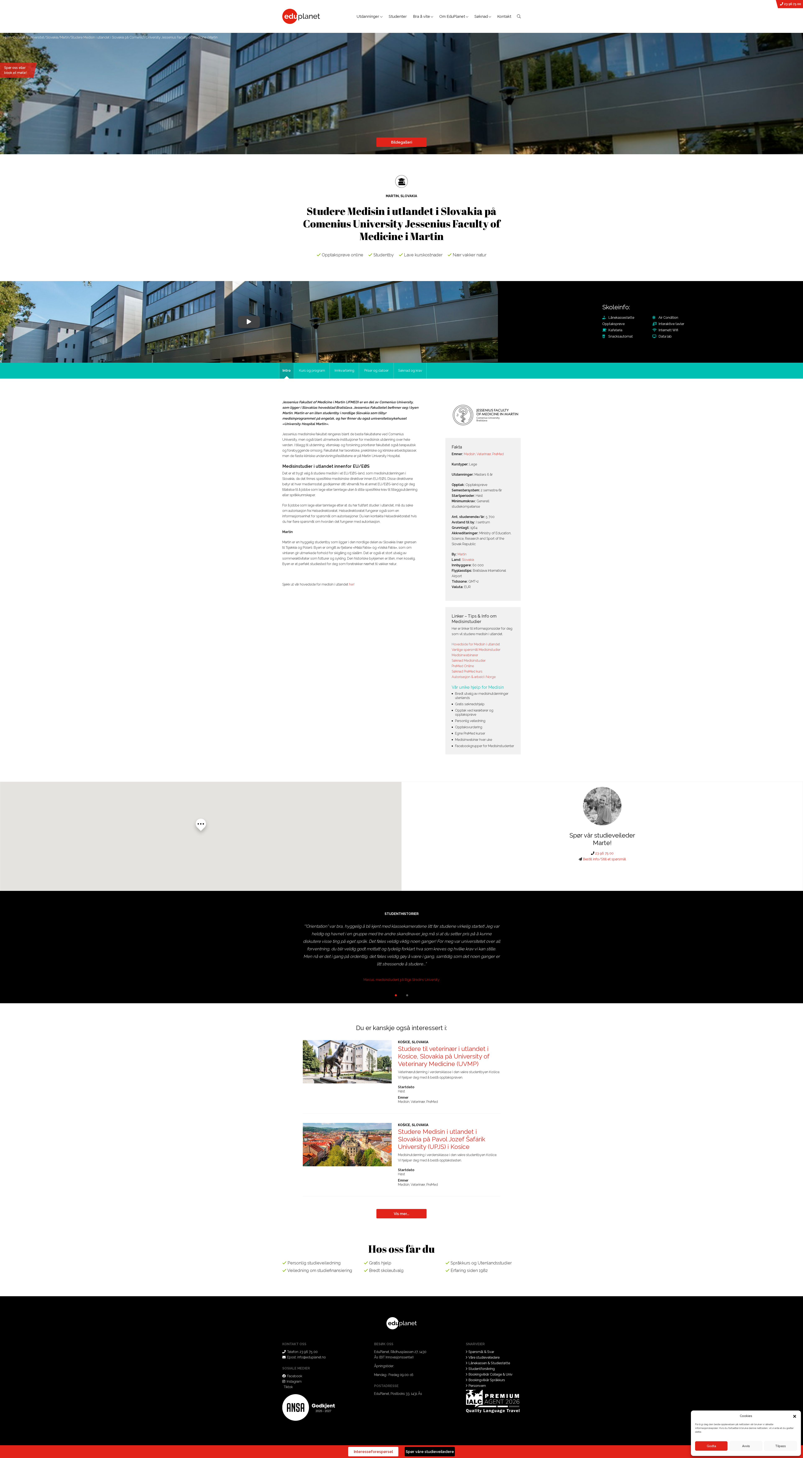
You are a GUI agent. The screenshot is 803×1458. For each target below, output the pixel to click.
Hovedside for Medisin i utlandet (476, 644)
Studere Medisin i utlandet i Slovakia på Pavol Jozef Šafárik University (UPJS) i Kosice (441, 1139)
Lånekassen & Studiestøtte (489, 1363)
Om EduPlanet (452, 16)
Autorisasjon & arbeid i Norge (474, 677)
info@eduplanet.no (311, 1357)
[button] (795, 1416)
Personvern (477, 1386)
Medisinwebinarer (465, 655)
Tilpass (780, 1446)
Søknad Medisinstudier (469, 661)
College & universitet (28, 37)
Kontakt (504, 16)
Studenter (398, 16)
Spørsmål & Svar (481, 1352)
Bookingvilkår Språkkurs (486, 1380)
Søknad (481, 16)
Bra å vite (421, 16)
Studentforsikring (481, 1369)
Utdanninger (368, 16)
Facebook (294, 1376)
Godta (711, 1446)
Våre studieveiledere (484, 1357)
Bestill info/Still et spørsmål (604, 859)
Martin (64, 37)
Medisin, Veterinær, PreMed (484, 454)
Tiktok (288, 1387)
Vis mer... (401, 1213)
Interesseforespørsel (373, 1451)
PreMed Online (463, 666)
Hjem (7, 37)
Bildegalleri (401, 142)
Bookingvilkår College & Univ (490, 1374)
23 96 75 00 (792, 4)
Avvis (746, 1446)
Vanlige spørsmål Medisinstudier (476, 650)
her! (351, 584)
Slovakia (52, 37)
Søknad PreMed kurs (467, 671)
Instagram (294, 1381)
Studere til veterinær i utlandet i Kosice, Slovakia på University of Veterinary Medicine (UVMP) (443, 1056)
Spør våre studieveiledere (430, 1451)
